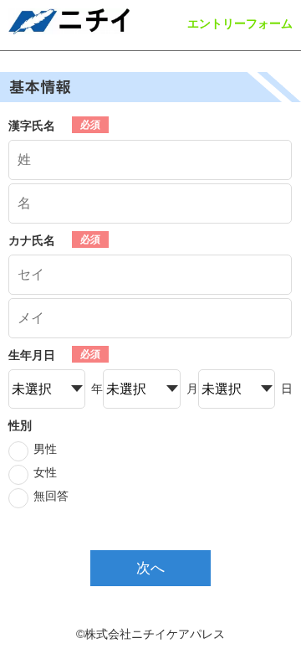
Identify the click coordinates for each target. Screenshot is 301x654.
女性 (45, 472)
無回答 (51, 495)
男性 (45, 449)
